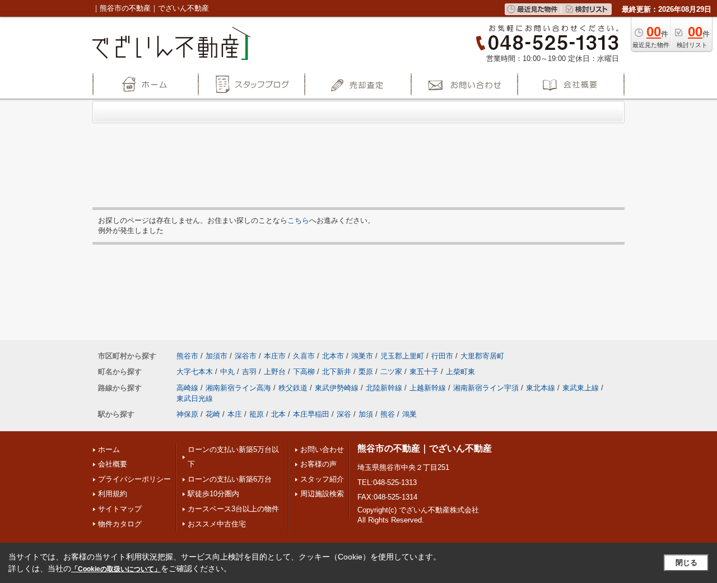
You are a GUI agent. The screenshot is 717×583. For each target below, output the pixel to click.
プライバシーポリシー (134, 479)
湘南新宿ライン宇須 (486, 388)
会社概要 (112, 464)
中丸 (227, 371)
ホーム (109, 449)
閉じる (686, 562)
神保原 (187, 414)
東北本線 (540, 388)
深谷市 (246, 356)
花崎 (213, 414)
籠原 (256, 414)
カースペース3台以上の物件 (233, 509)
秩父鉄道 (293, 388)
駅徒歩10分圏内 (213, 493)
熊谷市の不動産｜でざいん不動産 (424, 448)
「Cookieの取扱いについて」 (116, 569)
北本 (278, 414)
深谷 (344, 414)
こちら (298, 220)
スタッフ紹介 (322, 479)
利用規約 (112, 493)
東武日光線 (194, 398)
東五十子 (424, 371)
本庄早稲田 (311, 414)
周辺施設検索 (322, 493)
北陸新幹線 (384, 388)
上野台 (275, 371)
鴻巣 (409, 414)
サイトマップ (120, 509)
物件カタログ (120, 524)
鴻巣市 (362, 356)
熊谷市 (187, 356)
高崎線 (187, 388)
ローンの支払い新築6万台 (230, 479)
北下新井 (336, 371)
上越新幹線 (427, 388)
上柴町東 (460, 371)
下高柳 (304, 371)
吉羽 (249, 371)
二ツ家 (391, 371)
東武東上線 (580, 388)
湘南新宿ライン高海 (238, 388)
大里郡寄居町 (482, 356)
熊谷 (387, 414)
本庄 (234, 414)
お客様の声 (318, 464)
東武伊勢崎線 (336, 388)
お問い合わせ (322, 449)
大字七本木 (194, 371)
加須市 (216, 356)
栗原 (365, 371)
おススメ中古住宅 (217, 524)
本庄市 (275, 356)
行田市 (442, 356)
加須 (365, 414)
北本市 (333, 356)
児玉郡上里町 (402, 356)
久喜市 (304, 356)
